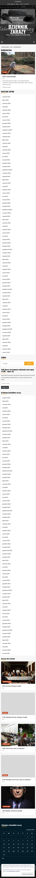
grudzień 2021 (6, 282)
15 (27, 844)
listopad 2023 (6, 206)
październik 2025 (7, 130)
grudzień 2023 (6, 203)
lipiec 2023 (5, 219)
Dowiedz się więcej (6, 87)
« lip (3, 858)
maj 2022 (5, 266)
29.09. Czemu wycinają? (9, 76)
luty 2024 (5, 196)
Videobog (5, 713)
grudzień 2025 (6, 123)
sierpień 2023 (6, 216)
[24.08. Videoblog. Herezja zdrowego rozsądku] (18, 704)
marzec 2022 (6, 272)
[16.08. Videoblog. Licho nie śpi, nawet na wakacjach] (18, 766)
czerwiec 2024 (6, 183)
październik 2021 (7, 289)
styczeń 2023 (6, 239)
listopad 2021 (6, 286)
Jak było (5, 72)
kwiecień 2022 (6, 269)
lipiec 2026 (5, 100)
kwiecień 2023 (6, 229)
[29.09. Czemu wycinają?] (18, 63)
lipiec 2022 (5, 259)
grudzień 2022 (6, 243)
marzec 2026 (6, 113)
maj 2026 (5, 106)
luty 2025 (5, 156)
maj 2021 (5, 306)
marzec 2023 (6, 233)
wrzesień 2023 (6, 213)
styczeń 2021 (6, 319)
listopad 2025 (6, 126)
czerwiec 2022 (6, 262)
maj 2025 (5, 146)
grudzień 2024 (6, 163)
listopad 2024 (6, 166)
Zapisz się (5, 387)
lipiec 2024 (5, 179)
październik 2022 (7, 249)
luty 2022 (5, 276)
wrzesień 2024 (6, 173)
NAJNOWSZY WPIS (7, 681)
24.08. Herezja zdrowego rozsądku (11, 686)
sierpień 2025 (6, 136)
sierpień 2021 (6, 296)
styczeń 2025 (6, 160)
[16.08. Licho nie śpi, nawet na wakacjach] (18, 735)
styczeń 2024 (6, 199)
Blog (17, 4)
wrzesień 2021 (6, 292)
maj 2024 (5, 186)
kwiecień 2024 (6, 189)
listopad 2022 (6, 246)
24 (4, 851)
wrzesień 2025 (6, 133)
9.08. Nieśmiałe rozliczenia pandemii (12, 811)
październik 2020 (7, 329)
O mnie (21, 4)
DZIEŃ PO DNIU (6, 744)
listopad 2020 (6, 325)
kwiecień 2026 (6, 110)
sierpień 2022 (6, 256)
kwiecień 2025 (6, 150)
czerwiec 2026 (6, 103)
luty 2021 (5, 316)
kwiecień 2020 (6, 349)
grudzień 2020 (6, 322)
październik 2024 (7, 170)
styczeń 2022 (6, 279)
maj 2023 (5, 226)
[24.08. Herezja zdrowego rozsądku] (18, 672)
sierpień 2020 (6, 335)
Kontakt (26, 4)
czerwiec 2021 (6, 302)
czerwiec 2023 (6, 223)
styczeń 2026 (6, 120)
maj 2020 (5, 345)
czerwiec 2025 (6, 143)
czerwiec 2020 (6, 342)
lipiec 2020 (5, 339)
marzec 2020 (6, 352)
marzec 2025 (6, 153)
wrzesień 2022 (6, 252)
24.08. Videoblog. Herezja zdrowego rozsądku (14, 717)
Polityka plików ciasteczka (14, 871)
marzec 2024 (6, 193)
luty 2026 (5, 116)
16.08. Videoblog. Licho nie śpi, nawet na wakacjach (16, 779)
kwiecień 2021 (6, 309)
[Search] (34, 42)
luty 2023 (5, 236)
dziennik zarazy (18, 29)
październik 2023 (7, 209)
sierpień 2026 (6, 96)
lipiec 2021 (5, 299)
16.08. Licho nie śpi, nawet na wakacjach (13, 748)
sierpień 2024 (6, 176)
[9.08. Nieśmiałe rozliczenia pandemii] (18, 797)
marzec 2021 (6, 312)
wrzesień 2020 (6, 332)
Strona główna (11, 4)
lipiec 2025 (5, 140)
